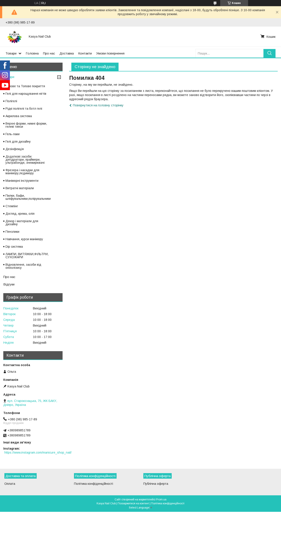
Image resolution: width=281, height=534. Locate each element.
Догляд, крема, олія (19, 213)
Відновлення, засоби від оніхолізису (23, 266)
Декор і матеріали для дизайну (21, 222)
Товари (10, 53)
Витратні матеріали (19, 188)
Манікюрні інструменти (21, 180)
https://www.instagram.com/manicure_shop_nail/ (38, 452)
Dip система (14, 246)
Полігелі (11, 101)
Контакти (85, 53)
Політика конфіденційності (93, 483)
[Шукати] (269, 53)
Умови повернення (110, 53)
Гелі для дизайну (18, 141)
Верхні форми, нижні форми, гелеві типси (26, 125)
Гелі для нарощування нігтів (25, 93)
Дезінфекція (14, 149)
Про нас (49, 53)
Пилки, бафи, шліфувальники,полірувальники (28, 197)
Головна (32, 53)
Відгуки (8, 284)
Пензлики (12, 231)
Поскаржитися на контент (133, 503)
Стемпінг (11, 206)
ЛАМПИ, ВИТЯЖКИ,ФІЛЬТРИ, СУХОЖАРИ (27, 255)
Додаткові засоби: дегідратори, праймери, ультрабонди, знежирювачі (25, 159)
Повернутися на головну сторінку (98, 105)
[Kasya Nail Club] (14, 36)
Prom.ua (161, 499)
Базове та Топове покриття (25, 86)
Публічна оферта (155, 483)
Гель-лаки (12, 134)
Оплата (9, 483)
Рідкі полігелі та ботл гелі (23, 108)
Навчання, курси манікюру (24, 239)
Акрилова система (18, 116)
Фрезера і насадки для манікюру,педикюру (22, 171)
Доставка (66, 53)
